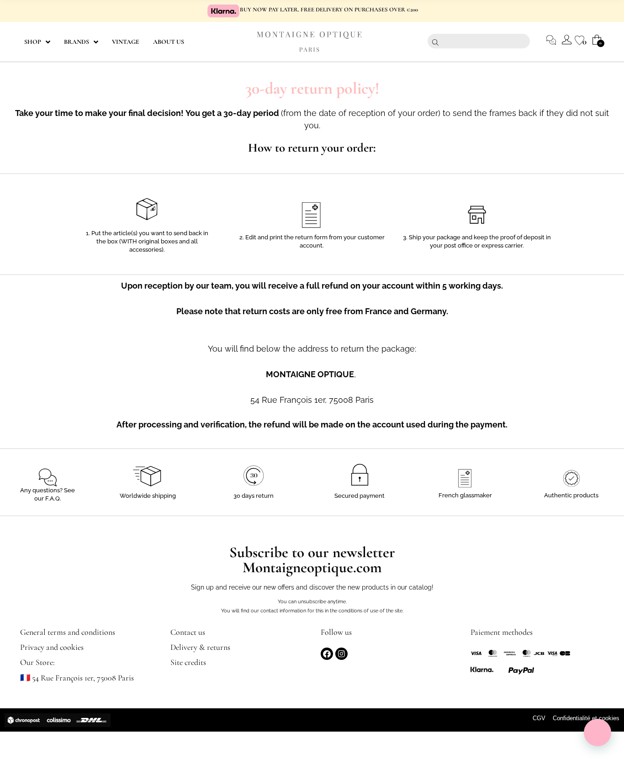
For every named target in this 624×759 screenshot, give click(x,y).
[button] (597, 732)
